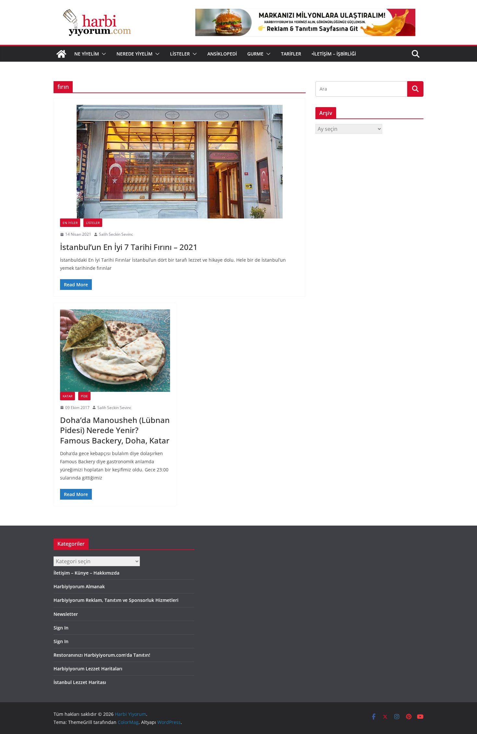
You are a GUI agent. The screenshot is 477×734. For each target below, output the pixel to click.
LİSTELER (180, 54)
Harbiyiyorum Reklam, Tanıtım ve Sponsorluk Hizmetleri (116, 600)
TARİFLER (291, 54)
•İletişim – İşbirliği (334, 54)
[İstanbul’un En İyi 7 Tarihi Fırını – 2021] (179, 161)
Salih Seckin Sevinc (116, 234)
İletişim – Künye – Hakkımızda (86, 573)
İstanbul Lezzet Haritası (80, 682)
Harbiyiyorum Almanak (79, 586)
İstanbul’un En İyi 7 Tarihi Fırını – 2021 (129, 247)
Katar (67, 396)
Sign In (61, 628)
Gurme (255, 54)
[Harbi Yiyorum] (61, 54)
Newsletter (66, 614)
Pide (84, 396)
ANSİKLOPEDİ (222, 54)
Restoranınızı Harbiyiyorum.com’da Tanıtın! (102, 655)
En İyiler (70, 222)
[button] (102, 53)
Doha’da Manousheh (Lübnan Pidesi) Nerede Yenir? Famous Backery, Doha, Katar (115, 430)
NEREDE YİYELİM (134, 54)
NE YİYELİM (86, 54)
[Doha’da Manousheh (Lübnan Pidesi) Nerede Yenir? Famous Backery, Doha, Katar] (115, 350)
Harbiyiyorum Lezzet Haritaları (88, 669)
